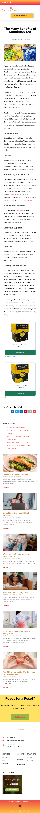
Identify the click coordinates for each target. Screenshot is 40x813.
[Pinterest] (20, 811)
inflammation (14, 194)
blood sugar (20, 210)
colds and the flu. (25, 200)
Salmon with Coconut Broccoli (18, 427)
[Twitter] (12, 811)
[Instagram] (24, 811)
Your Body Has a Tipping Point (18, 442)
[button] (37, 9)
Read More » (6, 487)
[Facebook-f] (16, 811)
